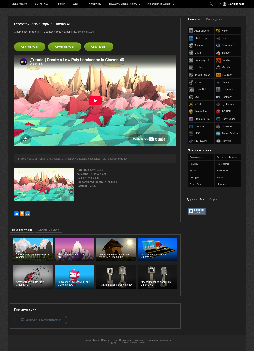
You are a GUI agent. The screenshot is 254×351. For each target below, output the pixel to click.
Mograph (48, 31)
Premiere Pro (202, 118)
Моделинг (35, 31)
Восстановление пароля (159, 340)
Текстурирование (66, 31)
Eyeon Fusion (202, 74)
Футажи (193, 170)
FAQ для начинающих (159, 4)
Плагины (194, 164)
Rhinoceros (228, 82)
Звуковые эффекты (227, 157)
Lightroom (227, 89)
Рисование (95, 4)
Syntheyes (228, 104)
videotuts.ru (19, 4)
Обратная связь (109, 340)
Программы (196, 157)
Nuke (225, 30)
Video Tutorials (138, 342)
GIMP (225, 38)
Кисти (220, 177)
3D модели (222, 170)
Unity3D (226, 140)
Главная (87, 340)
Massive (199, 126)
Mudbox (199, 67)
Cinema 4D (20, 31)
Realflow (226, 96)
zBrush (226, 67)
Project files (195, 184)
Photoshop (200, 38)
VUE (197, 96)
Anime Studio (202, 111)
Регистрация (139, 340)
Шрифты (221, 184)
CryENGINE (201, 140)
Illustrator (227, 74)
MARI (197, 104)
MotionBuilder (202, 89)
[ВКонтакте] (16, 213)
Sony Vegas (229, 118)
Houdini (226, 60)
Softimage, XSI (203, 60)
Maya (197, 52)
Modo (197, 82)
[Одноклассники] (22, 213)
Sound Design (230, 133)
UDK (197, 133)
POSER (226, 111)
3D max (198, 45)
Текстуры (194, 177)
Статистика (41, 4)
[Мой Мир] (27, 213)
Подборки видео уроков (123, 4)
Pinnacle (227, 126)
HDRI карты (223, 164)
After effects (201, 30)
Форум (61, 4)
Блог (76, 4)
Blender (226, 52)
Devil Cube (96, 169)
